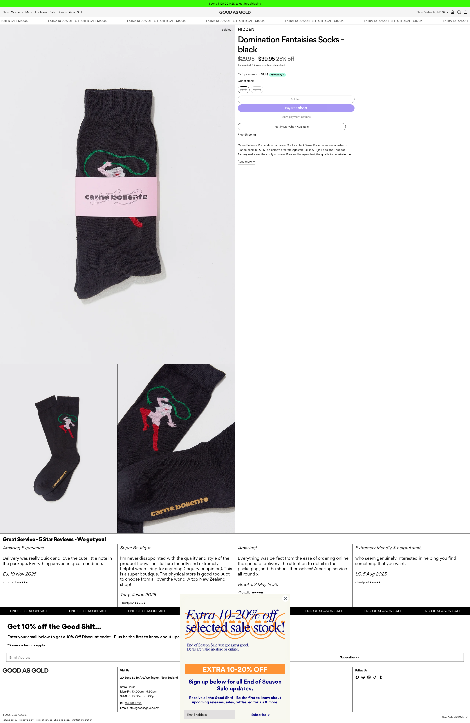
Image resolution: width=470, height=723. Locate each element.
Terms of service (43, 719)
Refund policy (10, 719)
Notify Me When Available (292, 126)
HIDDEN (246, 29)
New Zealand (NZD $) (431, 12)
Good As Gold (19, 714)
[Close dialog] (285, 598)
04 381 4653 (133, 703)
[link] (235, 630)
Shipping (256, 65)
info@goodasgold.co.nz (144, 708)
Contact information (82, 719)
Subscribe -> (349, 657)
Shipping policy (62, 719)
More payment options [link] (296, 117)
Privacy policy (26, 719)
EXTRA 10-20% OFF (235, 669)
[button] (459, 12)
